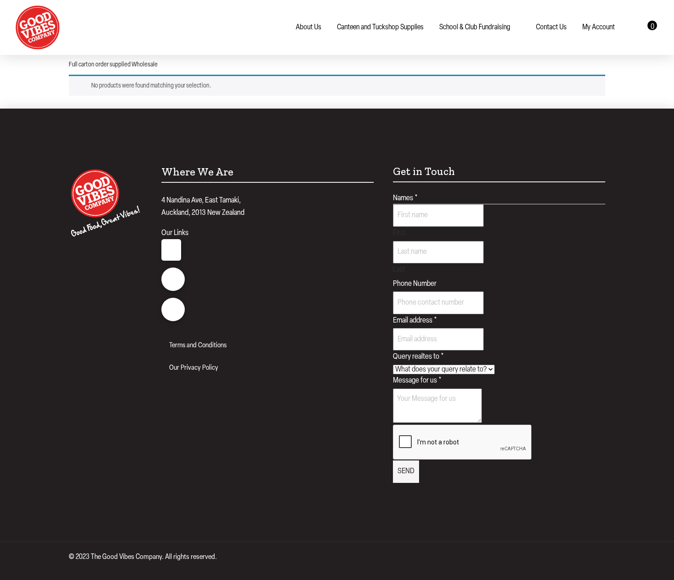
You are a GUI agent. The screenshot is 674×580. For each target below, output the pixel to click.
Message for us (417, 380)
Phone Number (414, 284)
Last (399, 270)
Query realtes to (418, 357)
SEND (406, 471)
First (399, 233)
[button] (649, 27)
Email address (415, 320)
